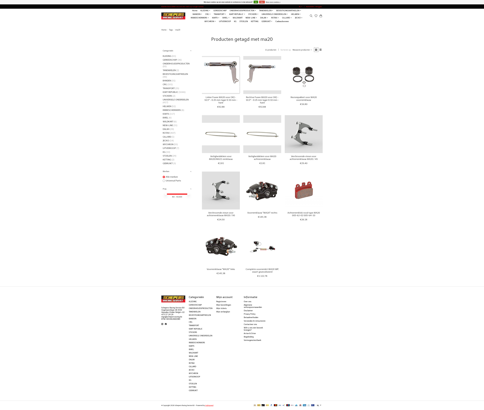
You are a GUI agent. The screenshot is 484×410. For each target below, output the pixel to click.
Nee (262, 2)
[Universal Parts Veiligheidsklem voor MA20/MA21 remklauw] (221, 134)
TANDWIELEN (169, 70)
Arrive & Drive (250, 333)
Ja (256, 2)
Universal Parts (173, 180)
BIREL (165, 117)
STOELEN (243, 21)
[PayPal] (259, 405)
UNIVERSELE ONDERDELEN (176, 99)
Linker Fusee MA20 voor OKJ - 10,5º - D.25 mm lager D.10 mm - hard (220, 100)
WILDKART (238, 18)
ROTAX (166, 133)
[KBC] (296, 405)
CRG (165, 84)
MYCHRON (168, 144)
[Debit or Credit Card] (263, 405)
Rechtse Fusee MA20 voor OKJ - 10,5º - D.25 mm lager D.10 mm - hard (262, 100)
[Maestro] (288, 405)
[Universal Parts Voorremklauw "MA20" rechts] (262, 190)
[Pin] (312, 405)
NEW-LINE (168, 125)
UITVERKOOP (225, 21)
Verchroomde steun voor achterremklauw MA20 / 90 (221, 214)
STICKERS (167, 95)
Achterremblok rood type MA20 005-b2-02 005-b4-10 (304, 214)
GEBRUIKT (168, 163)
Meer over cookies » (273, 2)
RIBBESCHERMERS (172, 110)
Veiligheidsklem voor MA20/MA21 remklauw (221, 157)
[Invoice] (308, 405)
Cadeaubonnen (282, 21)
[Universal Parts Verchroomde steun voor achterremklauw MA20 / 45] (304, 134)
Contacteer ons (250, 324)
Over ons (247, 301)
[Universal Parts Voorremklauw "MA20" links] (221, 247)
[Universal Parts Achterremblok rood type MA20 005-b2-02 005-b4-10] (304, 190)
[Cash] (254, 405)
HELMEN (167, 106)
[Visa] (279, 405)
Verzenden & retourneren (254, 321)
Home (194, 10)
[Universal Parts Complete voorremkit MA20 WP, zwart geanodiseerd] (262, 247)
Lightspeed (209, 405)
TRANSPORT (169, 88)
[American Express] (304, 405)
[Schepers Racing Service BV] (173, 15)
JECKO (166, 140)
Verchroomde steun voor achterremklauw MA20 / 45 (304, 157)
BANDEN (167, 80)
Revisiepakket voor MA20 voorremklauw (304, 98)
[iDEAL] (267, 405)
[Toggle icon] (311, 16)
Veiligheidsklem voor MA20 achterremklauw (262, 157)
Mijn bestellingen (223, 305)
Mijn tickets (221, 308)
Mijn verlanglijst (223, 312)
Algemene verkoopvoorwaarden (253, 306)
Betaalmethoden (251, 317)
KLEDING (167, 56)
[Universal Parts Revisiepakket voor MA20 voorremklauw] (304, 75)
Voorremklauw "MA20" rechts (262, 212)
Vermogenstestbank (252, 340)
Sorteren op (286, 50)
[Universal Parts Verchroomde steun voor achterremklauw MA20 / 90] (221, 190)
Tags (171, 30)
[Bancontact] (283, 405)
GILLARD (167, 136)
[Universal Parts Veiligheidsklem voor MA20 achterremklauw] (262, 134)
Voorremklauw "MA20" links (221, 269)
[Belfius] (292, 405)
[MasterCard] (275, 405)
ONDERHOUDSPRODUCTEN (176, 63)
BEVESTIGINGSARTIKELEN (175, 74)
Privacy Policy (249, 314)
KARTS (166, 113)
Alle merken (172, 176)
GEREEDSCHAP (220, 10)
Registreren (221, 301)
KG (235, 21)
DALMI (166, 129)
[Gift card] (300, 405)
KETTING (255, 21)
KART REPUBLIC (170, 92)
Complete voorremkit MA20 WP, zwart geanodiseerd (262, 270)
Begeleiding (249, 337)
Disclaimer (248, 310)
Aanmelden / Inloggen (314, 7)
